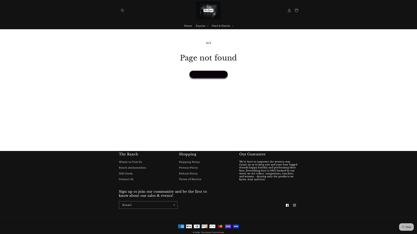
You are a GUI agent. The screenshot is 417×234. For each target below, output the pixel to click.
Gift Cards (126, 173)
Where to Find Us (130, 162)
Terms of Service (190, 179)
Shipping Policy (189, 162)
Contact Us (126, 179)
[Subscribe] (173, 205)
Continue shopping (208, 74)
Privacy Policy (188, 167)
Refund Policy (188, 173)
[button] (122, 10)
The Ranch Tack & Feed (212, 232)
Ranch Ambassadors (132, 167)
